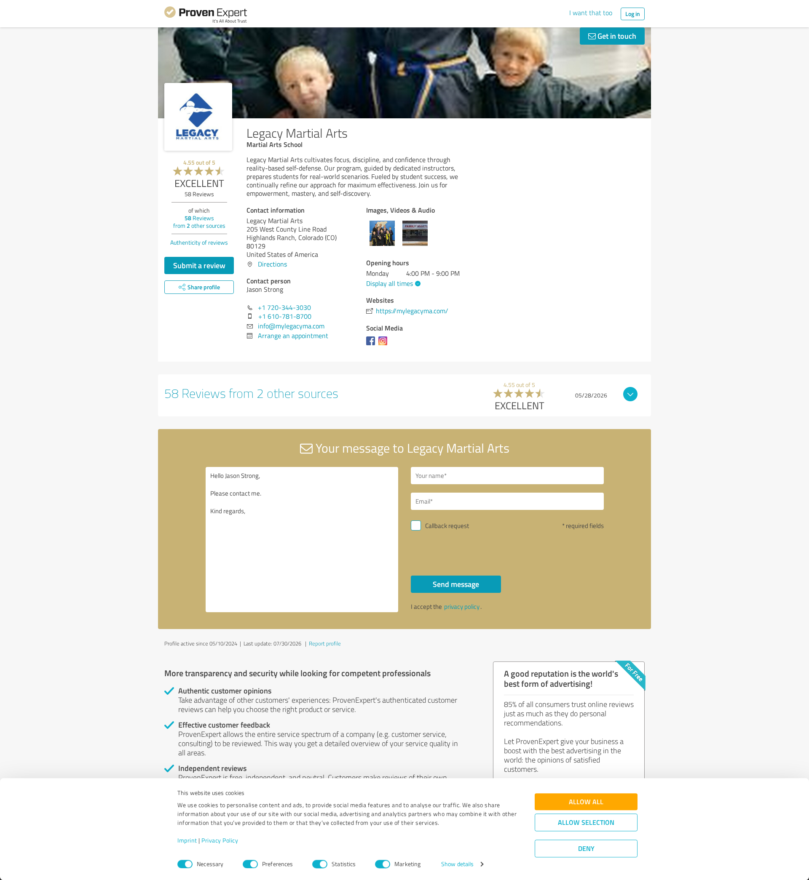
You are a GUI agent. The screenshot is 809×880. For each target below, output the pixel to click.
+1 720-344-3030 (284, 307)
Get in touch (616, 35)
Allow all (586, 802)
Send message (456, 584)
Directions (272, 264)
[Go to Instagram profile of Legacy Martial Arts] (384, 344)
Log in (632, 14)
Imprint (187, 841)
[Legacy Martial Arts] (198, 117)
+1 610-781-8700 (284, 316)
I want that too (590, 12)
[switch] (250, 864)
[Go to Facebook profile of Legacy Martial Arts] (372, 344)
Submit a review (199, 265)
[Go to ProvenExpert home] (205, 16)
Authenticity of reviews (199, 242)
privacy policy (462, 606)
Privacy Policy (219, 841)
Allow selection (586, 822)
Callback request (447, 525)
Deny (586, 848)
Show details (457, 864)
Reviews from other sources (199, 221)
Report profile (325, 643)
